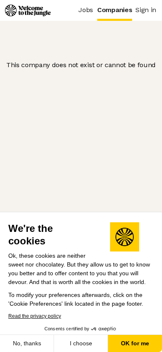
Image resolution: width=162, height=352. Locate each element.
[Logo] (28, 10)
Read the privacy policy (34, 316)
